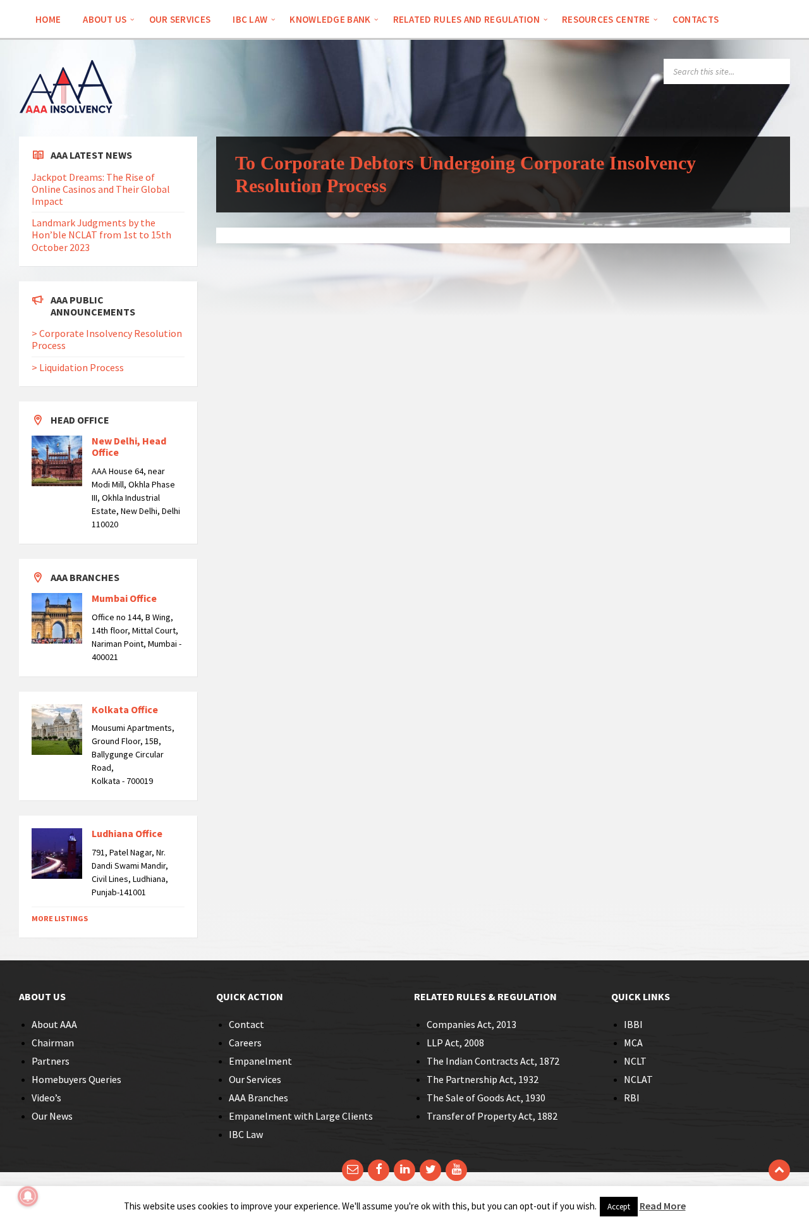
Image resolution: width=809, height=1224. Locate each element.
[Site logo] (66, 131)
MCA (633, 1042)
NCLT (635, 1061)
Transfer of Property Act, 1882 (492, 1116)
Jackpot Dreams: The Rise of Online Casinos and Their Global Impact (101, 189)
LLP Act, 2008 (455, 1042)
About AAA (54, 1024)
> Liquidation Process (78, 367)
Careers (245, 1042)
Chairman (53, 1042)
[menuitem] (48, 19)
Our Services (255, 1079)
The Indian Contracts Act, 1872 (493, 1061)
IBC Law (246, 1134)
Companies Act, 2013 (471, 1024)
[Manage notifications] (28, 1196)
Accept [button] (618, 1206)
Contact (246, 1024)
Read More (663, 1205)
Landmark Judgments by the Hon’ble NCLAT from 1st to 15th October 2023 (101, 234)
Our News (52, 1116)
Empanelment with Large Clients (301, 1116)
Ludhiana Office (127, 833)
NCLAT (638, 1079)
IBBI (633, 1024)
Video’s (46, 1097)
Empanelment (260, 1061)
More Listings (60, 918)
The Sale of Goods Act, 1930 (486, 1097)
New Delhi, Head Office (129, 446)
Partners (51, 1061)
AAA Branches (258, 1097)
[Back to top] (779, 1170)
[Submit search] (777, 71)
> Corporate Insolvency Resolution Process (107, 339)
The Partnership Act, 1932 (482, 1079)
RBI (632, 1097)
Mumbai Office (124, 598)
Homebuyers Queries (76, 1079)
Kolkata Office (125, 709)
